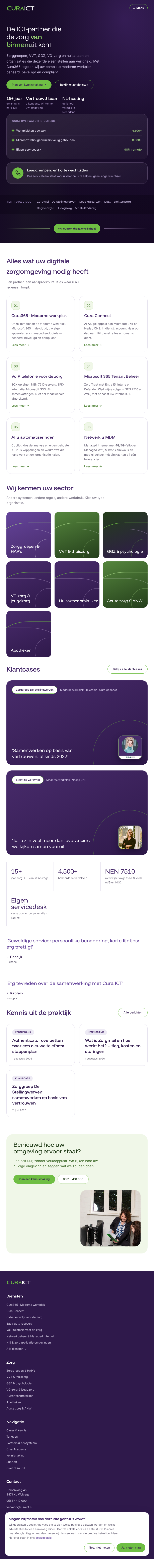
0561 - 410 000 (73, 1179)
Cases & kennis (16, 1430)
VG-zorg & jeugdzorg (20, 1389)
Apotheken (13, 1402)
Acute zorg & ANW (18, 1408)
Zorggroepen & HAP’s (20, 1370)
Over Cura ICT (15, 1468)
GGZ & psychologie (18, 1383)
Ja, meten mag (131, 1547)
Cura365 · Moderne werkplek (25, 1304)
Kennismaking (15, 1455)
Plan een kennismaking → (29, 84)
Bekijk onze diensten (74, 84)
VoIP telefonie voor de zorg (24, 1329)
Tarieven (12, 1436)
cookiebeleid (43, 1537)
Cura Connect (15, 1311)
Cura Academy (16, 1449)
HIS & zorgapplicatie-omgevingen (28, 1342)
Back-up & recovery (19, 1323)
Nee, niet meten (99, 1547)
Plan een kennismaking (34, 1179)
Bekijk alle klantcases (127, 669)
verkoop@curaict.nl (19, 1507)
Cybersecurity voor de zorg (24, 1317)
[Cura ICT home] (20, 8)
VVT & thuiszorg (17, 1376)
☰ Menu (138, 7)
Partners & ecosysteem (21, 1443)
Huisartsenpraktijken (19, 1395)
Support (11, 1462)
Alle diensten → (16, 1348)
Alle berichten (133, 1012)
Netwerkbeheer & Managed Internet (30, 1336)
